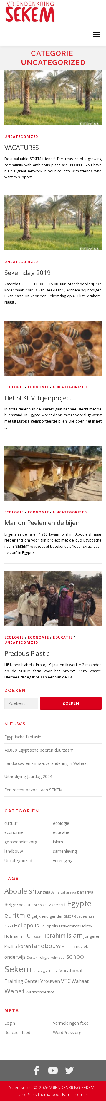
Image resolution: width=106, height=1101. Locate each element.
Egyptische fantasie (22, 737)
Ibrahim (55, 935)
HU (27, 935)
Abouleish (20, 891)
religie (44, 957)
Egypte (79, 903)
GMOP (68, 916)
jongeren (92, 936)
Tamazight (40, 971)
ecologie (14, 387)
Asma (55, 892)
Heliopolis (26, 925)
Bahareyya (68, 892)
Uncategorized (21, 136)
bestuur (26, 904)
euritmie (17, 915)
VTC (66, 980)
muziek (81, 946)
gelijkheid (40, 916)
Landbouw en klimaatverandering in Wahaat (46, 763)
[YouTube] (53, 1070)
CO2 (47, 904)
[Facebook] (36, 1070)
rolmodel (58, 958)
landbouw (13, 851)
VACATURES (21, 147)
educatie (62, 637)
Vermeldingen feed (71, 1023)
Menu (96, 34)
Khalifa (10, 946)
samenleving (65, 851)
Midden (68, 947)
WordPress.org (67, 1032)
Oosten (32, 958)
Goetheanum (84, 916)
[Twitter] (69, 1070)
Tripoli (54, 971)
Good (8, 926)
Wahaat (80, 981)
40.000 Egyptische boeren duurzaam (39, 750)
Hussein (38, 936)
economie (38, 387)
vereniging (62, 860)
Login (9, 1023)
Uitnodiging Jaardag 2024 (28, 776)
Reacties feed (17, 1032)
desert (59, 904)
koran (24, 946)
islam (58, 841)
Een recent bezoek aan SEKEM (33, 789)
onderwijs (15, 957)
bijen (38, 905)
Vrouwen (50, 981)
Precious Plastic (26, 653)
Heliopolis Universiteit (60, 926)
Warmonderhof (40, 992)
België (11, 904)
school (76, 956)
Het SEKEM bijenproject (38, 397)
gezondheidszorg (20, 841)
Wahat (14, 991)
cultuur (10, 823)
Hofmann (13, 936)
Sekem (18, 969)
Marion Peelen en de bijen (42, 522)
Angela (43, 892)
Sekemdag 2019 (27, 272)
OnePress (28, 1094)
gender (56, 916)
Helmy (86, 926)
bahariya (85, 892)
